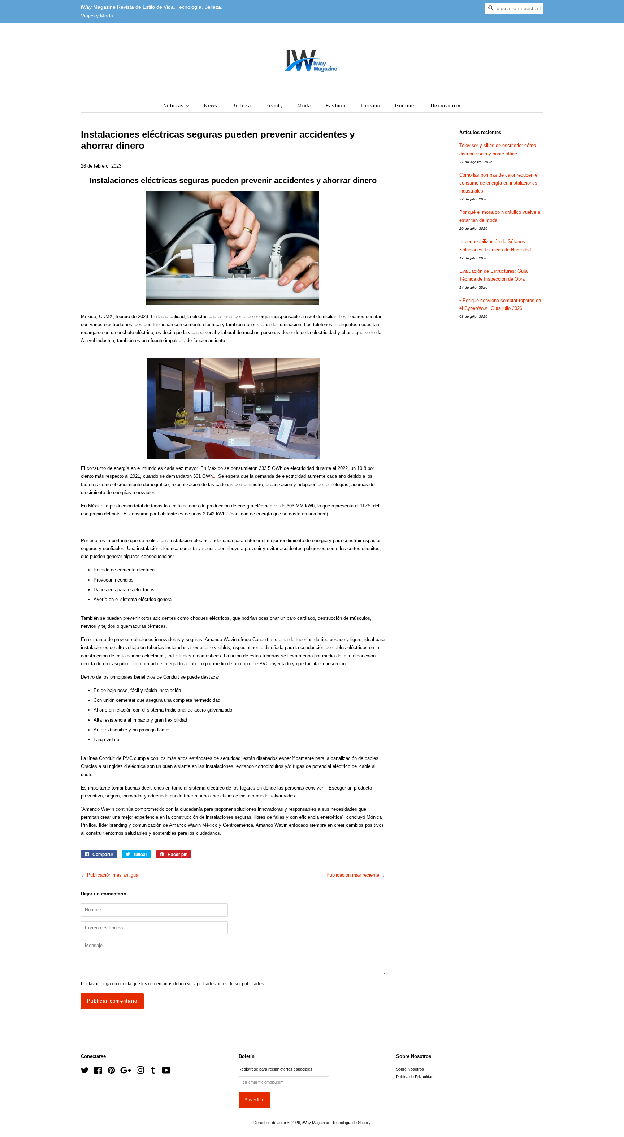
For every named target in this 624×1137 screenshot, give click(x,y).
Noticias (174, 105)
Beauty (274, 105)
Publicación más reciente (352, 875)
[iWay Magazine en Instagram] (140, 1072)
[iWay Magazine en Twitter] (85, 1072)
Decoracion (446, 105)
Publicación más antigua (112, 875)
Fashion (336, 105)
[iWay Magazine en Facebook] (98, 1072)
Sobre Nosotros (410, 1069)
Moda (304, 105)
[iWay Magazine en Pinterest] (111, 1072)
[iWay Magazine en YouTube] (166, 1072)
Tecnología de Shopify (351, 1122)
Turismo (370, 105)
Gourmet (405, 105)
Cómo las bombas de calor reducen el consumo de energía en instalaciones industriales (498, 183)
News (210, 105)
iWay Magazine (316, 1122)
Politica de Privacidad (414, 1077)
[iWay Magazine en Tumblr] (153, 1072)
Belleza (241, 105)
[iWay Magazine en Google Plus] (125, 1072)
